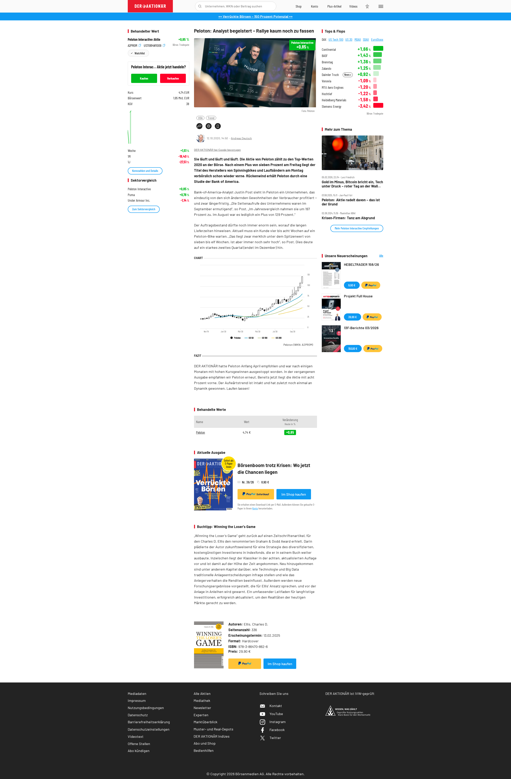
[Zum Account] (314, 6)
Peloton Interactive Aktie (144, 39)
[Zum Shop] (299, 6)
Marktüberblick (205, 722)
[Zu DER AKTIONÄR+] (334, 6)
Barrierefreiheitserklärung (149, 722)
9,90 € (351, 285)
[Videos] (353, 6)
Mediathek (202, 700)
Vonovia (326, 81)
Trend (211, 118)
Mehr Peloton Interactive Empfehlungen (357, 228)
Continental (329, 49)
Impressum (137, 700)
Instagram (277, 721)
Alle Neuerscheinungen (376, 256)
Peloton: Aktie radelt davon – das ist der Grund (351, 202)
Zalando (326, 68)
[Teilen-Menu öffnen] (199, 126)
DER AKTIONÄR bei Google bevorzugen (217, 149)
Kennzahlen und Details (145, 170)
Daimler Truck (330, 75)
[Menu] (380, 6)
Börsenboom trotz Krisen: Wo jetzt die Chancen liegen (274, 468)
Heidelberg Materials (334, 100)
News (347, 74)
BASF (325, 56)
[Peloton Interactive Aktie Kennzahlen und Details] (158, 126)
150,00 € (352, 348)
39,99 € (352, 317)
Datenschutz (138, 715)
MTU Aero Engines (333, 87)
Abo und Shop (205, 743)
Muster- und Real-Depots (213, 729)
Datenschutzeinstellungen (148, 729)
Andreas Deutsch (241, 138)
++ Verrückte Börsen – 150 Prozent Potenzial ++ (255, 16)
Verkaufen (173, 78)
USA (200, 118)
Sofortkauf (262, 494)
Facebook (277, 729)
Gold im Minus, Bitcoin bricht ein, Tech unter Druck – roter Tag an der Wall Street (352, 184)
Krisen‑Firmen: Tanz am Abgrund (348, 218)
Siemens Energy (331, 106)
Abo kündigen (139, 750)
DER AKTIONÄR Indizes (212, 736)
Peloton (298, 344)
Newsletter (202, 707)
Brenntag (327, 62)
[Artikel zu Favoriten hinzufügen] (218, 126)
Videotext (136, 736)
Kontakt (275, 705)
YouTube (276, 713)
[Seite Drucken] (209, 126)
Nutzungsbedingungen (146, 707)
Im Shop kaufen (293, 494)
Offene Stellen (139, 743)
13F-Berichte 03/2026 (361, 328)
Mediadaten (137, 693)
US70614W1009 (153, 45)
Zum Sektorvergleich (143, 209)
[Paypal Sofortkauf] (244, 663)
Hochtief (327, 94)
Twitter (275, 737)
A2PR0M (133, 45)
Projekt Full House (358, 296)
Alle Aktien (202, 693)
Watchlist (140, 53)
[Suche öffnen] (200, 6)
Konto (255, 508)
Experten (201, 715)
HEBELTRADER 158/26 (361, 264)
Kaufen (144, 78)
